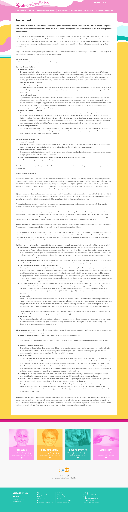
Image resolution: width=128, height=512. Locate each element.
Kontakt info (108, 2)
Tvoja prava (40, 500)
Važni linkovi (60, 498)
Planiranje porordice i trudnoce (45, 495)
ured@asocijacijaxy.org (93, 502)
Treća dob (60, 493)
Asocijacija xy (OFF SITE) (63, 500)
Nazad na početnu (21, 10)
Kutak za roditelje (62, 497)
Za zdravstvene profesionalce (45, 502)
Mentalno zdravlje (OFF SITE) (65, 502)
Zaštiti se (39, 497)
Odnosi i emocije (41, 498)
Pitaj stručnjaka (61, 495)
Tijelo (38, 493)
